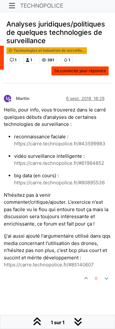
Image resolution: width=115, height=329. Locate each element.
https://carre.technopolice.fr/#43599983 (59, 144)
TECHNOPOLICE (41, 5)
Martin (22, 98)
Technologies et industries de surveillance (49, 50)
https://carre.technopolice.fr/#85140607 (49, 265)
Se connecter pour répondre (80, 70)
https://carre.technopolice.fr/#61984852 (59, 163)
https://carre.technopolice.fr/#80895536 (59, 183)
